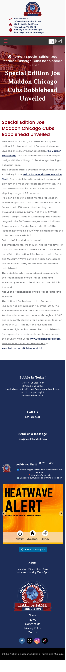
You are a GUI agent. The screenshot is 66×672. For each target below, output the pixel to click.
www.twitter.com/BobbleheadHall (22, 348)
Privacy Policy (33, 628)
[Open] (33, 514)
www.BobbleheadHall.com (45, 338)
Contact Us (32, 624)
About (33, 615)
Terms (32, 632)
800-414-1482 (21, 18)
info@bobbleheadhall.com (27, 21)
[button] (5, 41)
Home (17, 57)
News (32, 620)
